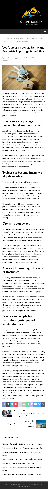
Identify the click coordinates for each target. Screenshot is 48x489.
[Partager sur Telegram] (35, 404)
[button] (44, 31)
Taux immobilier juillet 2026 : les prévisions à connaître (22, 444)
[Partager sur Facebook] (4, 404)
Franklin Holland (23, 58)
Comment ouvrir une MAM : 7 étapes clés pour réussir (22, 459)
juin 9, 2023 (9, 58)
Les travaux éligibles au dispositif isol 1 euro (18, 463)
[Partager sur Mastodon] (32, 404)
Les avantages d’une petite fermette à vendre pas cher (22, 448)
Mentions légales (24, 486)
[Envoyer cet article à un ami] (20, 404)
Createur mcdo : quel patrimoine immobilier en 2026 (21, 474)
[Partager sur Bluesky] (39, 404)
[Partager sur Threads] (43, 404)
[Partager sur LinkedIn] (12, 404)
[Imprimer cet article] (24, 404)
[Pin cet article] (16, 404)
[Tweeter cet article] (8, 404)
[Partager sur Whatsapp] (28, 404)
